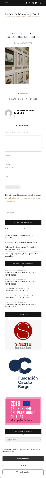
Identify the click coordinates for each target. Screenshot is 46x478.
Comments (23, 93)
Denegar (23, 465)
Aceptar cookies (23, 459)
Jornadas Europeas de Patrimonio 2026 (21, 242)
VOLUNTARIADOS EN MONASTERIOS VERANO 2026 (17, 289)
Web (6, 176)
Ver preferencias (23, 472)
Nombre (8, 156)
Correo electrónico (9, 165)
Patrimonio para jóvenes (24, 99)
